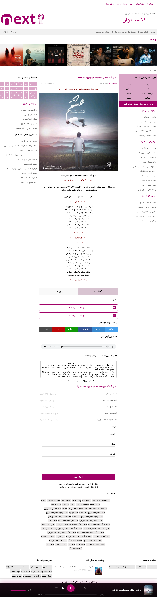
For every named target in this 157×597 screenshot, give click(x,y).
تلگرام (111, 329)
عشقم (88, 218)
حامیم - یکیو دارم (150, 117)
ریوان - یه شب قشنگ (148, 171)
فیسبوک (85, 329)
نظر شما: (112, 454)
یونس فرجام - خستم (29, 173)
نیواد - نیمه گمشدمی (148, 121)
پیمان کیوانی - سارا (149, 220)
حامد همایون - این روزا (147, 153)
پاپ (147, 84)
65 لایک (98, 291)
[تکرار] (56, 588)
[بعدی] (78, 588)
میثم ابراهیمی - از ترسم (28, 150)
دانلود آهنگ (151, 4)
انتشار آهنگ (109, 4)
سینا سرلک (35, 571)
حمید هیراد (27, 576)
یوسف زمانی (15, 571)
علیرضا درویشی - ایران (28, 182)
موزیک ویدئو (122, 4)
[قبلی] (63, 588)
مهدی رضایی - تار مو (29, 141)
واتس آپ (71, 329)
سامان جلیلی (47, 576)
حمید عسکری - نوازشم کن (27, 159)
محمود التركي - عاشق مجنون (145, 131)
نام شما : (112, 434)
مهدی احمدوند (46, 571)
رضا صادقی (47, 566)
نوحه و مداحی (147, 93)
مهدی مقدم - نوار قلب (148, 175)
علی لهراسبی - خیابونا (148, 157)
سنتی (129, 84)
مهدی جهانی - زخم (149, 185)
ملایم (129, 93)
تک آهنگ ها (69, 381)
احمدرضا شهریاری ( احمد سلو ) (87, 381)
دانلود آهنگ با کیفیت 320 (91, 307)
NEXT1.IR (78, 237)
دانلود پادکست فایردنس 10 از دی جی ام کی (20, 145)
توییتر (98, 329)
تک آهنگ (140, 4)
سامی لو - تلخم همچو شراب (146, 126)
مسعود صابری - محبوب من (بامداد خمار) (21, 155)
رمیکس (129, 98)
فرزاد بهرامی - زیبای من (28, 110)
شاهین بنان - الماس (149, 180)
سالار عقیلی (25, 571)
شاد (147, 88)
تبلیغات (111, 566)
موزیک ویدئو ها (121, 566)
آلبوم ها (132, 566)
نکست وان (78, 201)
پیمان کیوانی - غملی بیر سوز (146, 216)
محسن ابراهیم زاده (13, 566)
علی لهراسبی (16, 576)
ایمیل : (113, 444)
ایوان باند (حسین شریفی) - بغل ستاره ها (22, 168)
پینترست (59, 329)
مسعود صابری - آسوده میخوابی (144, 166)
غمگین (128, 88)
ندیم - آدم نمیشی (30, 164)
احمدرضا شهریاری (88, 187)
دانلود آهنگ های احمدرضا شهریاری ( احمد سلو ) (97, 386)
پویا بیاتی (25, 566)
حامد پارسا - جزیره (149, 162)
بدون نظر (59, 291)
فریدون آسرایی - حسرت (147, 207)
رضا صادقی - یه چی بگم (147, 189)
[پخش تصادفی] (85, 588)
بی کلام (147, 98)
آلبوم (131, 4)
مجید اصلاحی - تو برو (148, 202)
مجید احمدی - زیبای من (147, 135)
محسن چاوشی (36, 566)
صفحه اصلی (151, 566)
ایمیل (46, 329)
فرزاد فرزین (37, 576)
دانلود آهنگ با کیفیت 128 (91, 315)
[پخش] (71, 588)
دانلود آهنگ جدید (89, 175)
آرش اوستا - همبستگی (28, 177)
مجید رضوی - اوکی (149, 148)
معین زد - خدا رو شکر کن (146, 211)
